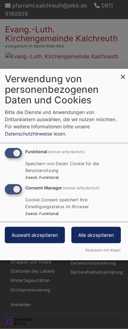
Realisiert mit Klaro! (102, 249)
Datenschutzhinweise (28, 134)
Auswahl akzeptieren (35, 235)
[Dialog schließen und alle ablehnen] (123, 73)
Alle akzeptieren (96, 235)
